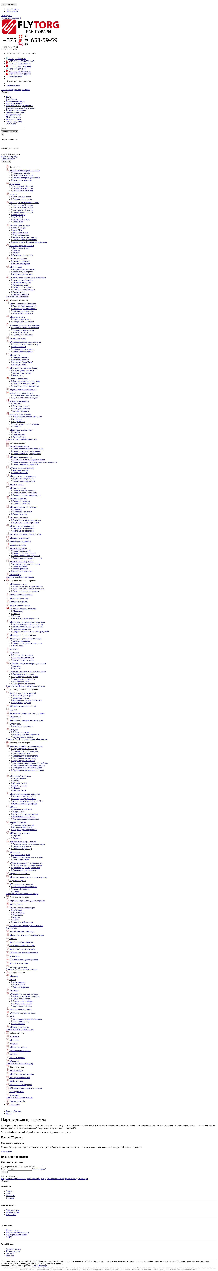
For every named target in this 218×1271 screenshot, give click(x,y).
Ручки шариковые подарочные (25, 591)
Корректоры (16, 267)
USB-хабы (16, 910)
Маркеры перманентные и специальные (28, 672)
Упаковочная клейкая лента (24, 887)
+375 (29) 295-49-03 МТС (19, 71)
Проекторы (15, 717)
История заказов (13, 1251)
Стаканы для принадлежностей (25, 178)
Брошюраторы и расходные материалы (27, 901)
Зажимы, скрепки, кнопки (22, 246)
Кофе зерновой (18, 982)
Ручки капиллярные (19, 598)
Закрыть (5, 1181)
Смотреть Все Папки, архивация (20, 577)
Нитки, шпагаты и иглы (22, 287)
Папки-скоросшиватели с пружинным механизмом (34, 462)
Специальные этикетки (22, 351)
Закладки (10, 1253)
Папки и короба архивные (22, 561)
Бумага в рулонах (18, 338)
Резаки (13, 939)
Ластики (14, 649)
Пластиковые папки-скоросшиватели (28, 459)
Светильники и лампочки (21, 942)
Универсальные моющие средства (26, 768)
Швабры (15, 788)
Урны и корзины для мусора (24, 803)
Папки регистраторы (19, 446)
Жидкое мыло (18, 812)
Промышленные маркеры (23, 679)
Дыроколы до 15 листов (22, 186)
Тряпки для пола (19, 785)
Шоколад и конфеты (19, 1027)
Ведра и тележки (19, 778)
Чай (12, 1016)
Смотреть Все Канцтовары (17, 297)
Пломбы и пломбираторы (23, 290)
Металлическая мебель (20, 1051)
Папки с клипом (19, 514)
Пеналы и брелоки (20, 294)
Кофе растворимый (20, 987)
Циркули (15, 668)
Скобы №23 (17, 222)
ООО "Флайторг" (40, 1266)
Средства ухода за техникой (22, 949)
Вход (3, 1179)
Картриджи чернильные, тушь (25, 618)
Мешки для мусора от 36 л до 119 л (27, 801)
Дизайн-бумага (18, 437)
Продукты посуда (13, 115)
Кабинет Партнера (14, 1111)
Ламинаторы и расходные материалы (26, 926)
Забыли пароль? (39, 1169)
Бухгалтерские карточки (22, 370)
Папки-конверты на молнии (24, 493)
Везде (8, 96)
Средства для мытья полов (23, 758)
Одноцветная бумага (21, 319)
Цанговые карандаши (21, 629)
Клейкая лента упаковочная (24, 240)
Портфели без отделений (22, 531)
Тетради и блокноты (19, 401)
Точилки (14, 653)
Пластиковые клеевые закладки (25, 395)
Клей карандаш (18, 228)
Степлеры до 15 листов (22, 205)
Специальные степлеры (22, 212)
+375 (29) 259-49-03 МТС (19, 74)
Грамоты (15, 432)
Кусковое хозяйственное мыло (25, 819)
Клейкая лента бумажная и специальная (29, 242)
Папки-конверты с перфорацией (26, 495)
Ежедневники (18, 422)
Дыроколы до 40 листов (22, 188)
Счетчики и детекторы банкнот (24, 953)
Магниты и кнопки (20, 698)
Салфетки (15, 852)
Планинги (16, 426)
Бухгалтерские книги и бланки (24, 368)
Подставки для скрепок (22, 255)
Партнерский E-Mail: (10, 1166)
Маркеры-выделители (20, 605)
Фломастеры (17, 646)
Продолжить (6, 1151)
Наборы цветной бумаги (22, 322)
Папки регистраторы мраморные (26, 451)
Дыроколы (15, 184)
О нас (8, 1193)
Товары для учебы (14, 121)
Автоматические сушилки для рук (26, 865)
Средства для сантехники (23, 761)
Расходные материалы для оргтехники (27, 935)
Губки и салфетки (18, 822)
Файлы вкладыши (19, 470)
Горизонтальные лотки (21, 199)
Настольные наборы (20, 173)
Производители (13, 1230)
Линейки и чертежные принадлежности (28, 663)
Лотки (13, 194)
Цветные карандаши (20, 641)
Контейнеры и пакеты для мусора (25, 794)
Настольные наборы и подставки (25, 170)
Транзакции (83, 1179)
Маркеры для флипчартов (23, 684)
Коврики (15, 917)
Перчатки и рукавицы (20, 833)
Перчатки (16, 835)
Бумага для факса (19, 332)
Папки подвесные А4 (21, 551)
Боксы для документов (20, 541)
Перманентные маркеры (22, 674)
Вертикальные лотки (21, 197)
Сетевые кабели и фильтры (22, 946)
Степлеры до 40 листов (22, 207)
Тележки (14, 1061)
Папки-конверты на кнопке (23, 490)
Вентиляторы (16, 1070)
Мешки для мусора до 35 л (23, 796)
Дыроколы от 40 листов (22, 191)
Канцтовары (11, 99)
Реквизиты (10, 1196)
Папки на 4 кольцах (20, 503)
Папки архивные (19, 566)
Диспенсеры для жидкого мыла (25, 868)
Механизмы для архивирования (25, 564)
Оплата (9, 1191)
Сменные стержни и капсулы (23, 609)
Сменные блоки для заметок (24, 383)
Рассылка (10, 1256)
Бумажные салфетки (20, 855)
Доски (13, 710)
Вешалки (14, 1040)
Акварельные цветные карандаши (26, 643)
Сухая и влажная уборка (21, 1085)
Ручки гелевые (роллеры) (21, 595)
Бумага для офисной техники (23, 304)
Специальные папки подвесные (25, 556)
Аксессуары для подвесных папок (26, 558)
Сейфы (13, 1054)
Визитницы (15, 575)
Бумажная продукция (15, 101)
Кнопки (15, 253)
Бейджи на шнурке (20, 732)
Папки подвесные (18, 548)
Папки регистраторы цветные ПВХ (27, 449)
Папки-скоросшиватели (21, 457)
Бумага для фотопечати (22, 313)
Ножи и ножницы (18, 259)
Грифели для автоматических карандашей (30, 631)
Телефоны (15, 956)
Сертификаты (18, 435)
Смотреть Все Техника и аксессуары (21, 969)
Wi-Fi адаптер (17, 912)
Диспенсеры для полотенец (23, 870)
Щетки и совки (18, 790)
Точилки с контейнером (22, 655)
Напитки (14, 990)
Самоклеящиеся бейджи (22, 737)
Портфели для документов (22, 526)
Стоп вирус (11, 124)
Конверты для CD (19, 364)
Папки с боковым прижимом (24, 464)
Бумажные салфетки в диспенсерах (27, 857)
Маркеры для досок (20, 681)
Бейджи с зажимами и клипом (25, 734)
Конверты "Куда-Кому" (22, 362)
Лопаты (15, 781)
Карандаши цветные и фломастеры (26, 638)
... (12, 772)
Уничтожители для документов (24, 960)
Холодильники (17, 1092)
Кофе (13, 980)
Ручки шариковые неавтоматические (28, 589)
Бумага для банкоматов (22, 335)
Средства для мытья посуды (24, 749)
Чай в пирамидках (20, 1021)
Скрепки (15, 250)
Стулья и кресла (17, 1058)
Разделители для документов (23, 476)
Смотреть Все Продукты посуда (20, 1029)
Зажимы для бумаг (20, 248)
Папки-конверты (18, 488)
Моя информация (38, 1179)
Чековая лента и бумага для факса (25, 325)
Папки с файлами (19, 473)
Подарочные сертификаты (17, 1232)
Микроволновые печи (20, 1077)
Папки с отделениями (20, 538)
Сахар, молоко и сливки (21, 1009)
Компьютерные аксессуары (22, 908)
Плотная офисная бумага (22, 311)
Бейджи (14, 730)
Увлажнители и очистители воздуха (26, 1088)
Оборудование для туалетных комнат (26, 863)
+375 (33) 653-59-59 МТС (19, 64)
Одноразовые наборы (21, 999)
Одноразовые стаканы (21, 1003)
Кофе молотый (18, 984)
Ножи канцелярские (20, 263)
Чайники (14, 1095)
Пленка (15, 891)
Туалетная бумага (18, 881)
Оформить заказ (8, 159)
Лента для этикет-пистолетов (24, 344)
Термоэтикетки (18, 347)
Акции (9, 1237)
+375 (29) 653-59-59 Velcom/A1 (21, 61)
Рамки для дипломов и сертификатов (26, 720)
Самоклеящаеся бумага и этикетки (25, 342)
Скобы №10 (17, 217)
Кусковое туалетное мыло (23, 816)
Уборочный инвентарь (20, 776)
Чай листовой (18, 1024)
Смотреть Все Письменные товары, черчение (25, 686)
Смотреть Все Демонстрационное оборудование (27, 739)
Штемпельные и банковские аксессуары (28, 278)
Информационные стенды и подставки (27, 713)
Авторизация (12, 9)
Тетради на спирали (20, 408)
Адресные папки (18, 545)
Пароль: (4, 1169)
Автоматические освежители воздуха (28, 844)
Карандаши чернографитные (23, 635)
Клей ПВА (16, 230)
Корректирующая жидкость (23, 269)
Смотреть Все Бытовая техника (19, 1097)
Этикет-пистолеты (18, 967)
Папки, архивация (14, 103)
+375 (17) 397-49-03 (17, 69)
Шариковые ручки (18, 584)
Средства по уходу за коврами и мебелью (29, 763)
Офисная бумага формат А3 (24, 309)
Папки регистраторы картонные (26, 454)
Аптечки (14, 1036)
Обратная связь (12, 1210)
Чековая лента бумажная (22, 330)
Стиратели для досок (21, 703)
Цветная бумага (17, 317)
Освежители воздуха (21, 846)
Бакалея (14, 976)
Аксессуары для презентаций (23, 693)
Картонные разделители (22, 478)
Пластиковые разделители (23, 481)
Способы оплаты (54, 1179)
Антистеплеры (18, 215)
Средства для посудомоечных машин (28, 765)
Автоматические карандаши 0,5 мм (27, 624)
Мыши (15, 920)
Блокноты (16, 404)
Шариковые (17, 611)
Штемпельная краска (21, 282)
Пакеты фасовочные (20, 889)
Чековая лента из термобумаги (25, 328)
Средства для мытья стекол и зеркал (27, 770)
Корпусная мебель (18, 1047)
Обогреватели (16, 1081)
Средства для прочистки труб (24, 756)
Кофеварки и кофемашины (22, 1074)
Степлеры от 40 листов (22, 210)
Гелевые (15, 614)
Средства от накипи (20, 753)
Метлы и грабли (19, 783)
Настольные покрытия (21, 180)
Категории (6, 161)
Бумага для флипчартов (22, 695)
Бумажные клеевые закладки (24, 398)
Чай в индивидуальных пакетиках (26, 1019)
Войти (9, 1113)
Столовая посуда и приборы (22, 1013)
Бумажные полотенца (20, 874)
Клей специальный (20, 235)
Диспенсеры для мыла (21, 809)
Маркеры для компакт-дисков (24, 676)
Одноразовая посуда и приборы (24, 994)
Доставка (10, 1198)
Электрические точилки (22, 660)
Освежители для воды (21, 849)
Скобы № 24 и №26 (20, 219)
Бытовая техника (13, 119)
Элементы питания (19, 963)
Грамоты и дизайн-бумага (21, 430)
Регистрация (12, 11)
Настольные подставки (22, 175)
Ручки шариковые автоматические (27, 586)
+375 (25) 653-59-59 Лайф (19, 66)
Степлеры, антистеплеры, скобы (24, 203)
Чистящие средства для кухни (24, 751)
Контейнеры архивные (21, 571)
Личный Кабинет (13, 1249)
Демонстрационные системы (23, 706)
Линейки (16, 666)
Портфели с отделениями (23, 528)
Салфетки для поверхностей (24, 830)
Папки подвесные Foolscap (23, 553)
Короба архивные (19, 569)
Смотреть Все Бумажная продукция (21, 439)
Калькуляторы (16, 904)
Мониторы (11, 928)
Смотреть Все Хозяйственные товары (22, 894)
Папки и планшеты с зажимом (23, 507)
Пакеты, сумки (18, 292)
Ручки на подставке (19, 602)
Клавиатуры (17, 915)
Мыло (13, 807)
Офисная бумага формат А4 (24, 306)
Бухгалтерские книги (21, 373)
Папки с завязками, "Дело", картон (25, 534)
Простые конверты (20, 357)
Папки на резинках (19, 518)
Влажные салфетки (20, 859)
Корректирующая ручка (22, 272)
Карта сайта (11, 1215)
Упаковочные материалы (21, 884)
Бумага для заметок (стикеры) (23, 389)
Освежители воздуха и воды (23, 841)
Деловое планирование (20, 414)
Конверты (15, 355)
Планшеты (16, 509)
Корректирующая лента (22, 274)
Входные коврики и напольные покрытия (28, 877)
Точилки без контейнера (22, 657)
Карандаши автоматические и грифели (27, 622)
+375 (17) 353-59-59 (17, 59)
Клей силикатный (19, 232)
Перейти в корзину (9, 156)
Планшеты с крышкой (21, 512)
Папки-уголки (17, 484)
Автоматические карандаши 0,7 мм (27, 627)
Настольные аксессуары (22, 280)
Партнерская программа (16, 1234)
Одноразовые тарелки (21, 1006)
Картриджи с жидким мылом (24, 814)
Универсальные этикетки (23, 349)
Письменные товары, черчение (19, 106)
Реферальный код (69, 1179)
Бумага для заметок (19, 379)
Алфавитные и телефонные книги (26, 417)
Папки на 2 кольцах (20, 501)
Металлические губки (21, 827)
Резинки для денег (20, 285)
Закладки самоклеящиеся (21, 393)
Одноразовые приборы (22, 1001)
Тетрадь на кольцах (20, 411)
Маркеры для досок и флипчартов (26, 700)
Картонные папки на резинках (25, 522)
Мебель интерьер (13, 117)
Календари (16, 419)
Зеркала (14, 1043)
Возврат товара (12, 1212)
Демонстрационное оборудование (20, 108)
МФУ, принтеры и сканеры (22, 931)
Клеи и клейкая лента (20, 225)
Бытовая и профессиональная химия (26, 746)
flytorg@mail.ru (15, 76)
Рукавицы (16, 838)
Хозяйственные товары (16, 110)
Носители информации (22, 922)
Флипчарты (15, 724)
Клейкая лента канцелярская (24, 237)
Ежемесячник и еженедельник (25, 424)
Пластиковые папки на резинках (26, 520)
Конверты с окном (20, 360)
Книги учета (17, 375)
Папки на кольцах (18, 499)
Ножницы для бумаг (20, 261)
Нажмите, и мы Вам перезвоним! (21, 54)
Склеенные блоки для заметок (25, 386)
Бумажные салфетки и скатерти (25, 996)
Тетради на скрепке (20, 406)
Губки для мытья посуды (22, 825)
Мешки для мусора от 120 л (23, 799)
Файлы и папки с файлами (22, 468)
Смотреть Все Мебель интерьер (19, 1063)
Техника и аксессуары (15, 112)
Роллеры (15, 616)
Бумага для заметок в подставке (25, 381)
